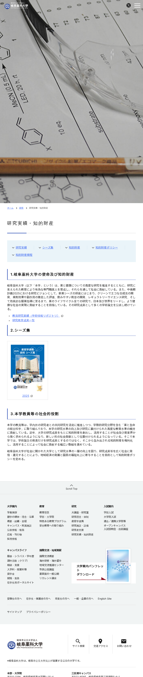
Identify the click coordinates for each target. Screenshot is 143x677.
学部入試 (109, 512)
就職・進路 (13, 578)
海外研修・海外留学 (50, 560)
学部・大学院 (46, 516)
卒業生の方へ (62, 598)
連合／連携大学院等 (115, 521)
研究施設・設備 (80, 525)
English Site (104, 598)
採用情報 (12, 538)
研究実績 (21, 247)
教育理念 (44, 512)
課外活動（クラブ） (18, 560)
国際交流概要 (46, 556)
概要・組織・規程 (17, 521)
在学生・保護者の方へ (38, 598)
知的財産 (74, 247)
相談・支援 (13, 565)
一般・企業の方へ (83, 598)
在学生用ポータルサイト (20, 582)
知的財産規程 (24, 255)
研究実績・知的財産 (82, 534)
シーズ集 (47, 247)
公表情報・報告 (15, 529)
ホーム (10, 208)
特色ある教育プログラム (52, 521)
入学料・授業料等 (17, 569)
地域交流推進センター (51, 565)
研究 (21, 208)
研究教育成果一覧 (23, 320)
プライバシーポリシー (38, 611)
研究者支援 (78, 529)
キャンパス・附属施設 (19, 525)
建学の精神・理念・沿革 (20, 516)
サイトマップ (14, 611)
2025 (25, 395)
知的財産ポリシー (107, 247)
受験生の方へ (14, 598)
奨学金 (10, 573)
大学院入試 (110, 516)
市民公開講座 (46, 569)
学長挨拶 (12, 512)
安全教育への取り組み (51, 525)
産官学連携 (78, 521)
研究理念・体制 (80, 516)
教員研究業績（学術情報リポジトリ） (36, 315)
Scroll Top (71, 488)
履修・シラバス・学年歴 (20, 556)
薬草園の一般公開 (49, 573)
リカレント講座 (48, 578)
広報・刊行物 (14, 534)
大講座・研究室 (80, 512)
